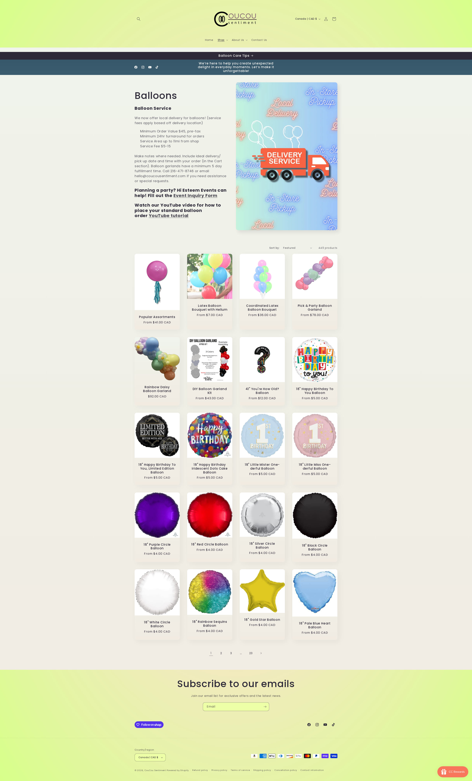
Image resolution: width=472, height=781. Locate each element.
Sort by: (274, 248)
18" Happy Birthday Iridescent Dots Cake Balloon (210, 468)
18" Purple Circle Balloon (157, 546)
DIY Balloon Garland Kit (210, 391)
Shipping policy (262, 770)
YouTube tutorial (169, 216)
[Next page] (261, 653)
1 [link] (211, 653)
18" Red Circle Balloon (209, 544)
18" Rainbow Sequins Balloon (209, 624)
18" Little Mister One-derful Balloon (262, 467)
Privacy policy (219, 770)
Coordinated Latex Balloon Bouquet (262, 308)
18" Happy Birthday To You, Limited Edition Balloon (157, 468)
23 (250, 653)
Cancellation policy (285, 770)
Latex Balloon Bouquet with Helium (210, 308)
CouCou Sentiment (155, 770)
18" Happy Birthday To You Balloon (315, 391)
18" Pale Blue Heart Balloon (315, 625)
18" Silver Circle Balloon (262, 546)
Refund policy (200, 770)
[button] (139, 19)
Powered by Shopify (178, 770)
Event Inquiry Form (195, 195)
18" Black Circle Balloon (315, 547)
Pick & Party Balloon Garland (315, 308)
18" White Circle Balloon (157, 624)
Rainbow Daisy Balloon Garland (157, 389)
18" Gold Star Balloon (262, 620)
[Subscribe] (265, 706)
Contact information (312, 770)
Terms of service (240, 770)
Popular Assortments (157, 317)
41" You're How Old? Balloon (262, 391)
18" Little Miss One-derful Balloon (315, 467)
